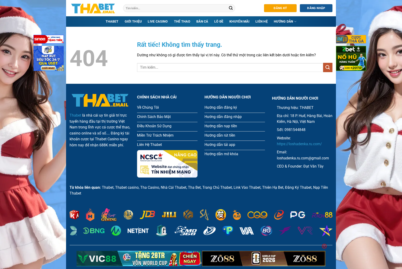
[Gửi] (231, 8)
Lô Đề (218, 22)
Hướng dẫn (283, 22)
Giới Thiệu (133, 22)
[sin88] (49, 40)
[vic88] (139, 258)
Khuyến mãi (239, 22)
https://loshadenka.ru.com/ (299, 144)
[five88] (351, 40)
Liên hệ (261, 22)
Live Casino (158, 22)
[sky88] (49, 59)
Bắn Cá (202, 22)
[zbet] (351, 59)
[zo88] (264, 258)
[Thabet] (93, 8)
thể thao (182, 22)
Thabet (112, 22)
